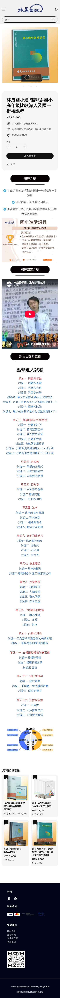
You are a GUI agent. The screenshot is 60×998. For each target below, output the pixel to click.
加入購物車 (30, 155)
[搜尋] (53, 19)
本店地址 (11, 941)
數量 (8, 142)
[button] (3, 9)
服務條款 (11, 934)
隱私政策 (30, 992)
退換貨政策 (12, 938)
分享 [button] (13, 164)
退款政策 (39, 992)
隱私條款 (11, 931)
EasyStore (44, 986)
